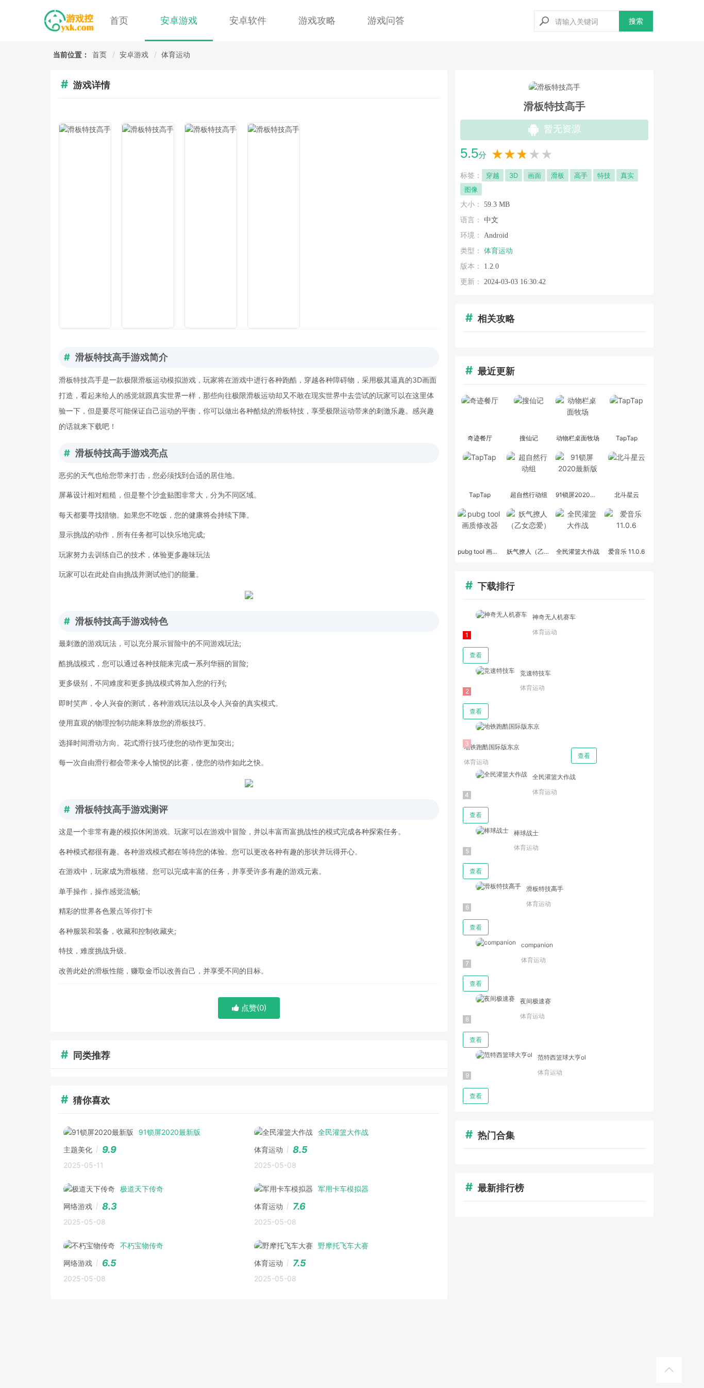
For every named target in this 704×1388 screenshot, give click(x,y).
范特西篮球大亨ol (562, 1057)
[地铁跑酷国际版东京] (501, 726)
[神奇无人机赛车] (495, 614)
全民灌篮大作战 (554, 777)
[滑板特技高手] (492, 886)
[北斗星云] (626, 469)
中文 (491, 220)
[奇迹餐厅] (479, 413)
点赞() (252, 1008)
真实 (627, 175)
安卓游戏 (178, 20)
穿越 (492, 175)
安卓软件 (247, 20)
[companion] (489, 942)
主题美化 (77, 1149)
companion (537, 945)
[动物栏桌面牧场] (577, 413)
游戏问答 (386, 20)
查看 (476, 655)
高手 (581, 175)
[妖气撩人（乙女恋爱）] (528, 526)
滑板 (557, 175)
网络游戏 (77, 1206)
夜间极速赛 (535, 1001)
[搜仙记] (528, 413)
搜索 (636, 20)
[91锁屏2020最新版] (577, 469)
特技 (604, 175)
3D (513, 175)
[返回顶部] (669, 1370)
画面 (534, 175)
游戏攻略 (317, 20)
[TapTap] (626, 413)
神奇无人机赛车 (554, 617)
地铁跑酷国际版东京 (491, 747)
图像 (471, 189)
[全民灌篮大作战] (577, 526)
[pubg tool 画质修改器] (479, 526)
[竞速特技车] (488, 671)
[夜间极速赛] (488, 999)
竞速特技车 (535, 673)
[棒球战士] (485, 830)
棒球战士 (526, 833)
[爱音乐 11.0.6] (626, 526)
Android (496, 235)
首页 (119, 20)
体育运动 (175, 54)
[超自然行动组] (528, 469)
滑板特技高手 (544, 889)
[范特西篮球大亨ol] (497, 1055)
